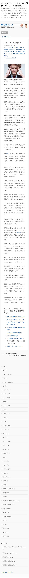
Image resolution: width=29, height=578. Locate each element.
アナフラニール (7, 374)
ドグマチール (6, 413)
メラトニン (6, 445)
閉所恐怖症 (6, 528)
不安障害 (6, 49)
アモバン (5, 378)
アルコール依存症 (8, 382)
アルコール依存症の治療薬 (14, 332)
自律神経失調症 (19, 53)
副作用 (14, 58)
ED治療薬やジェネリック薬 (14, 338)
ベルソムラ (6, 433)
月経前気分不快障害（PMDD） (11, 500)
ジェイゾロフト (7, 398)
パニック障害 (6, 425)
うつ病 (11, 47)
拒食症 (4, 496)
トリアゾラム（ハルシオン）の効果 (16, 355)
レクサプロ (6, 465)
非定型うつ (6, 532)
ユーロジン (6, 449)
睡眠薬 (8, 153)
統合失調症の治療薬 (12, 335)
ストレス (16, 47)
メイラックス (6, 441)
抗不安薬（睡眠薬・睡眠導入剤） (16, 316)
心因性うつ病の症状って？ (10, 565)
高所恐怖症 (6, 536)
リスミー (5, 457)
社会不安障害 (12, 53)
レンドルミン (6, 469)
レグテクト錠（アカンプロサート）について (14, 548)
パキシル (5, 421)
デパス (4, 409)
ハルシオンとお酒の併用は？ (10, 353)
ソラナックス (6, 405)
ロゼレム (5, 473)
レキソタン (6, 461)
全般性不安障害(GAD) (17, 49)
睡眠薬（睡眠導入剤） (9, 504)
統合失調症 (6, 512)
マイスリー (6, 437)
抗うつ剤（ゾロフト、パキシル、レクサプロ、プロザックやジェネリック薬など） (16, 322)
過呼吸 (4, 520)
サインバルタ (6, 394)
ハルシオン (21, 47)
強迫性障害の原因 (8, 557)
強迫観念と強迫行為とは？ (10, 553)
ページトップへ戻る (7, 572)
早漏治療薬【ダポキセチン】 (15, 346)
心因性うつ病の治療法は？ (10, 561)
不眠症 (10, 49)
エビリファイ (6, 390)
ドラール (5, 417)
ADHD (4, 370)
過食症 (4, 524)
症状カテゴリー (6, 36)
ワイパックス (6, 477)
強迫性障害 (6, 492)
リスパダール (6, 453)
